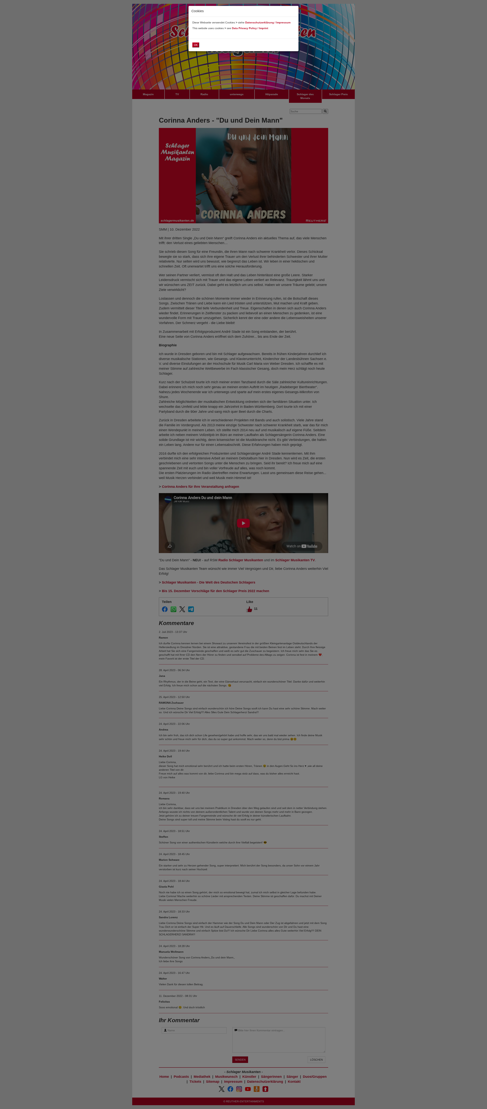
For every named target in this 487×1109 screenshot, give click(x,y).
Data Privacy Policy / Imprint (250, 28)
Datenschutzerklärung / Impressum (267, 22)
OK (196, 44)
